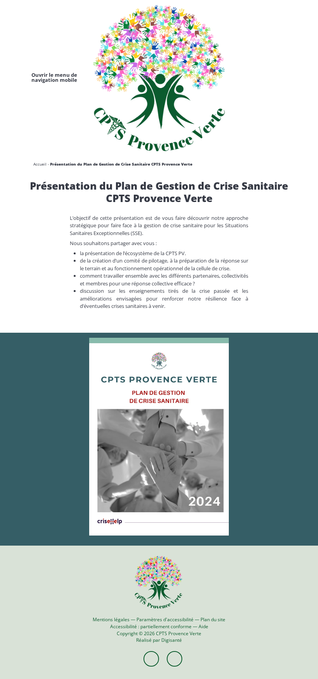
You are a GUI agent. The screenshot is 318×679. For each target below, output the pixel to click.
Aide (203, 626)
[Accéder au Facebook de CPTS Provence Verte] (151, 659)
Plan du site (212, 619)
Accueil (40, 164)
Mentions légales (111, 619)
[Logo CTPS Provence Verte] (159, 77)
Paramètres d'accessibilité (165, 619)
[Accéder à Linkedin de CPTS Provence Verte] (174, 659)
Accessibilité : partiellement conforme (151, 626)
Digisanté (171, 640)
